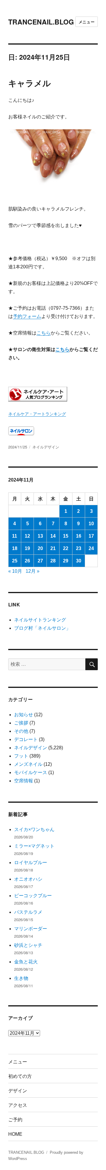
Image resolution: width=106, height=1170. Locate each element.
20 (40, 548)
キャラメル (29, 83)
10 (91, 523)
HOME (15, 1133)
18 (14, 548)
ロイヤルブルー (30, 862)
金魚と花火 (26, 961)
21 (53, 548)
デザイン (17, 1090)
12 (27, 536)
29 (65, 560)
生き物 (21, 978)
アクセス (17, 1105)
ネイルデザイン (45, 447)
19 (27, 548)
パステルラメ (28, 912)
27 (40, 560)
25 (14, 560)
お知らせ (23, 714)
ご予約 (15, 1119)
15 (65, 536)
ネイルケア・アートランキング (37, 414)
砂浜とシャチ (28, 945)
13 (40, 536)
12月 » (32, 571)
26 (27, 560)
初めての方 (20, 1076)
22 (65, 548)
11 (14, 536)
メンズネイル (28, 764)
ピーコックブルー (33, 895)
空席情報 (23, 780)
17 (91, 536)
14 (53, 536)
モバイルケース (30, 772)
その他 (21, 731)
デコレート (26, 739)
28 (53, 560)
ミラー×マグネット (34, 845)
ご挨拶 (21, 722)
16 (78, 536)
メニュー (87, 22)
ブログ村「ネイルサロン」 (42, 628)
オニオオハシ (28, 879)
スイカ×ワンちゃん (34, 829)
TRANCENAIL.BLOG (41, 22)
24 (91, 548)
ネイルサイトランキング (40, 619)
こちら (44, 332)
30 (78, 560)
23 (78, 548)
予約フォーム (27, 316)
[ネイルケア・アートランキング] (53, 394)
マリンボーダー (30, 928)
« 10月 (15, 571)
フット (21, 755)
